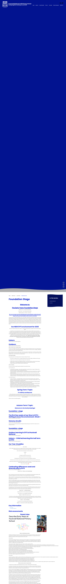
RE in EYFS (11, 507)
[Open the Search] (60, 3)
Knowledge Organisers (13, 508)
